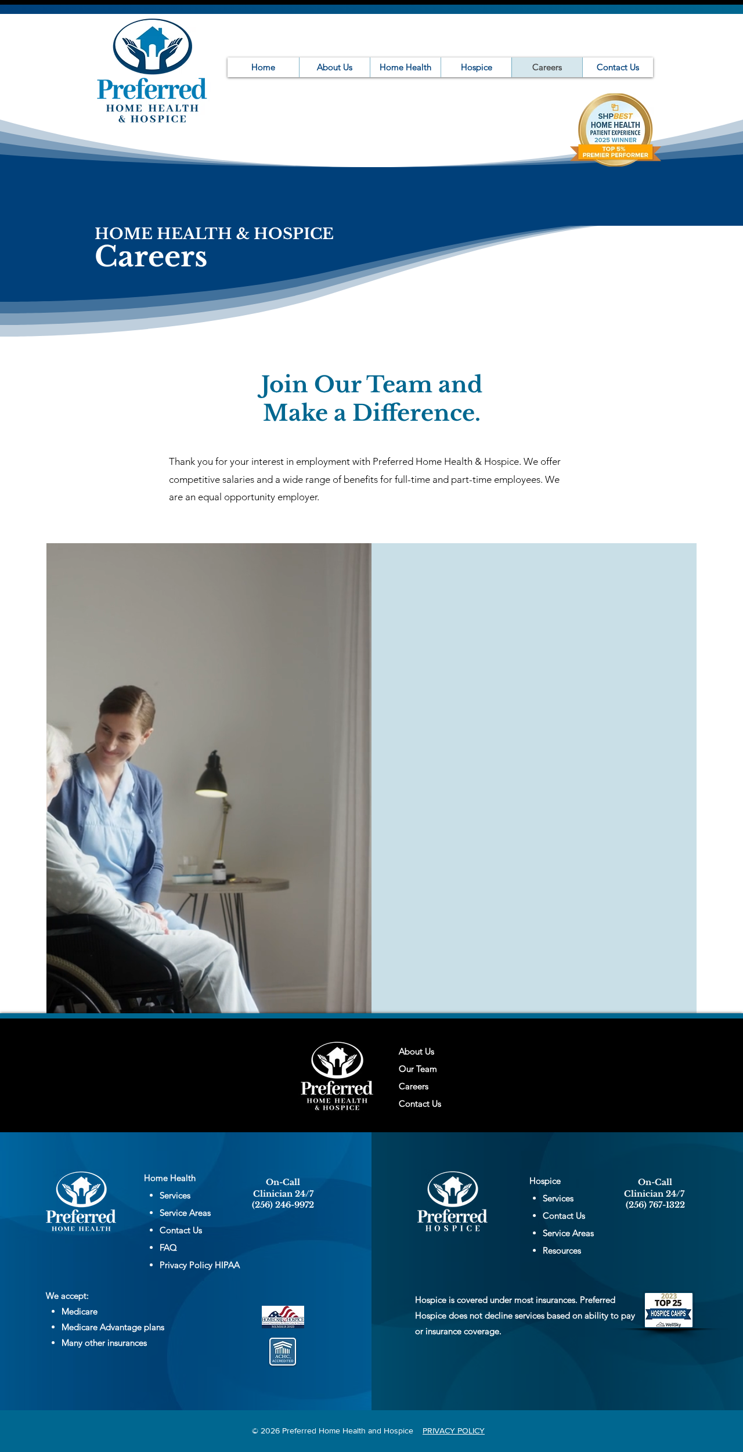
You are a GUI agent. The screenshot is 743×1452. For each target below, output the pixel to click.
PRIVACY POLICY (454, 1430)
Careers (413, 1086)
